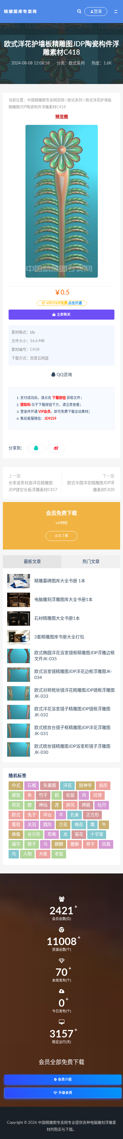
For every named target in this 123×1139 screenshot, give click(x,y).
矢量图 (49, 785)
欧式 (16, 815)
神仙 (43, 805)
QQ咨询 (63, 375)
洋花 (67, 785)
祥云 (47, 815)
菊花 (79, 834)
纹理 (97, 795)
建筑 (16, 795)
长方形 (33, 834)
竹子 (43, 795)
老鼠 (59, 854)
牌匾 (86, 805)
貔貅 (74, 844)
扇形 (103, 785)
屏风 (70, 805)
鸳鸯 (51, 834)
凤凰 (106, 844)
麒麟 (59, 844)
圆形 (47, 825)
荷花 (16, 805)
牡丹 (102, 805)
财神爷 (85, 785)
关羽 (31, 825)
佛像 (16, 834)
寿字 (90, 844)
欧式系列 (77, 63)
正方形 (92, 815)
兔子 (31, 815)
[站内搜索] (79, 11)
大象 (43, 854)
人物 (27, 854)
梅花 (79, 825)
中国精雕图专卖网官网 (45, 100)
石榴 (31, 785)
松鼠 (70, 795)
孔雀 (74, 815)
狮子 (31, 844)
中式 (16, 785)
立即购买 (63, 314)
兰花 (63, 825)
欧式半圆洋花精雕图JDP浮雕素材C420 (90, 486)
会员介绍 (64, 1079)
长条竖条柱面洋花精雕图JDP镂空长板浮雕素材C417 (33, 486)
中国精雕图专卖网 (53, 1123)
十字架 (96, 834)
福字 (16, 844)
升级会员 (64, 1092)
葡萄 (16, 825)
